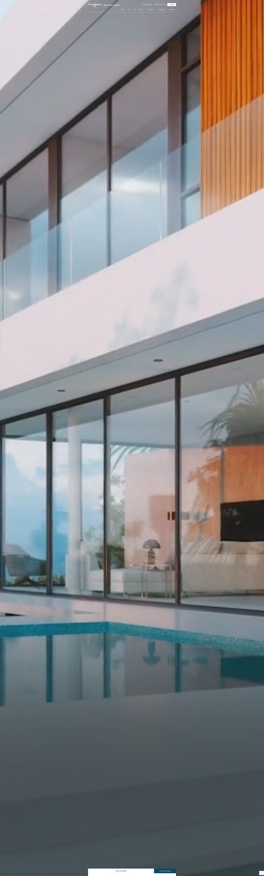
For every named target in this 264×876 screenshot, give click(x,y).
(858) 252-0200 (161, 4)
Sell (129, 9)
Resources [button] (172, 9)
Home (122, 9)
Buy (134, 9)
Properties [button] (150, 9)
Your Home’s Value (165, 871)
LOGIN (171, 4)
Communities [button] (161, 9)
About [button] (140, 9)
